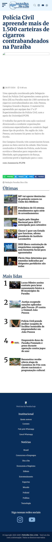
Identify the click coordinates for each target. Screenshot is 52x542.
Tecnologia (26, 503)
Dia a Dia (26, 460)
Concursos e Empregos (26, 455)
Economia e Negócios (26, 466)
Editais (26, 471)
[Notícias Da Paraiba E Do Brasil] (35, 5)
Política (26, 498)
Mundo (26, 487)
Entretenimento (26, 476)
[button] (8, 176)
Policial (26, 492)
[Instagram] (39, 5)
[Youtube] (43, 5)
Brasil (26, 450)
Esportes (26, 482)
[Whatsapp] (47, 5)
